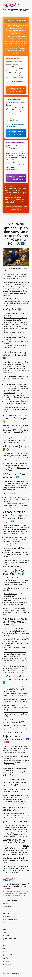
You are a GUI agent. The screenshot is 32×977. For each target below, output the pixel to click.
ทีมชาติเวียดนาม (9, 763)
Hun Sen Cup (22, 836)
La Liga (6, 544)
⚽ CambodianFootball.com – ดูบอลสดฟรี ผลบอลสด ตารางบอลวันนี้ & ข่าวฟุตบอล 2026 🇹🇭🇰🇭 (16, 886)
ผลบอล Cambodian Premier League (15, 658)
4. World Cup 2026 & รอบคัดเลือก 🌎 (15, 322)
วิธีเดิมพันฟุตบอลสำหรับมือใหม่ (13, 705)
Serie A (6, 548)
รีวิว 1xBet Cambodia (10, 730)
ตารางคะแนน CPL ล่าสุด (11, 384)
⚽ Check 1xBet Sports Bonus (16, 132)
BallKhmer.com (10, 126)
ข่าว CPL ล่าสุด (8, 401)
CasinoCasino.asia (11, 171)
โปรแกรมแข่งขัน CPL (10, 388)
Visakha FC (7, 598)
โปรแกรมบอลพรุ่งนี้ (9, 643)
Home (4, 268)
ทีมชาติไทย (7, 761)
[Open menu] (4, 14)
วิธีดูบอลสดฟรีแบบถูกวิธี (11, 699)
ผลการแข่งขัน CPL (9, 393)
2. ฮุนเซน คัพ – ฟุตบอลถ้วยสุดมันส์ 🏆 (15, 318)
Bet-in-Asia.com (11, 83)
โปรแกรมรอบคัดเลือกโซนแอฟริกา (14, 503)
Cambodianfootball (16, 973)
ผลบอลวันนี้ (7, 647)
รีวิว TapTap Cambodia (11, 726)
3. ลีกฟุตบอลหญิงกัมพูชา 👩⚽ (13, 320)
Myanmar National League (12, 552)
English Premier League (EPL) (13, 537)
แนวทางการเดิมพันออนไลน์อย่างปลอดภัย (16, 712)
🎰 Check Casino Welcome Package (16, 177)
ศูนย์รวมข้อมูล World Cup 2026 (13, 497)
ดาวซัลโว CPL (8, 397)
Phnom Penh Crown (12, 366)
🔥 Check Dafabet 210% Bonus (16, 89)
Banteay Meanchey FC (11, 602)
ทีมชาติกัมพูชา (8, 756)
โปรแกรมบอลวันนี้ (9, 639)
